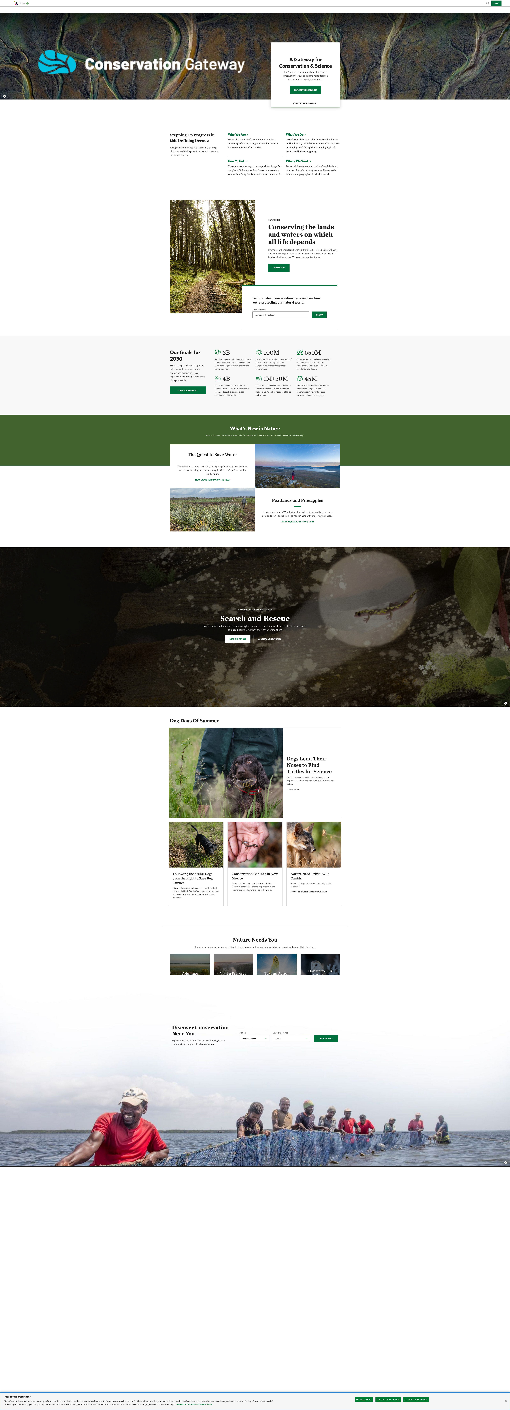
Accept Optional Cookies (415, 1400)
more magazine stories (269, 639)
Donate (496, 3)
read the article (238, 639)
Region (243, 1032)
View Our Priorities (187, 390)
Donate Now (279, 268)
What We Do (295, 134)
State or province (280, 1032)
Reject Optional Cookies (388, 1400)
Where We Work (297, 161)
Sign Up (319, 315)
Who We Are (237, 134)
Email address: (259, 309)
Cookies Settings (364, 1400)
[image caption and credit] (4, 95)
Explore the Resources (305, 90)
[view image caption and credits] (505, 703)
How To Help (236, 161)
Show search (487, 3)
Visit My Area (326, 1039)
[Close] (506, 1401)
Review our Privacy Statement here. (194, 1404)
